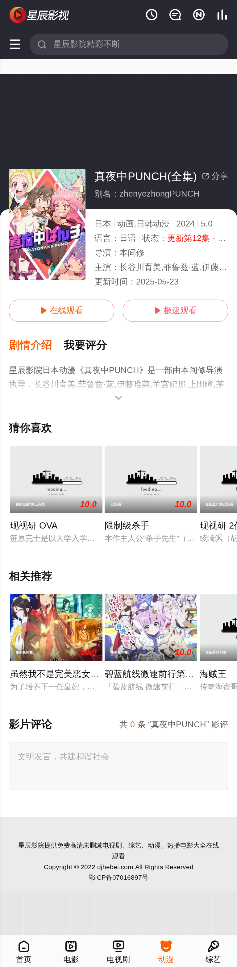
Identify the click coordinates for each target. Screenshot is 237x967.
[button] (36, 345)
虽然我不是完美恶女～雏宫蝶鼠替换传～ (90, 674)
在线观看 (61, 310)
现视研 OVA (33, 525)
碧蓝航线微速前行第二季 (154, 674)
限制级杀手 (127, 525)
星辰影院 (31, 845)
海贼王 (213, 674)
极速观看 (175, 310)
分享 (215, 176)
